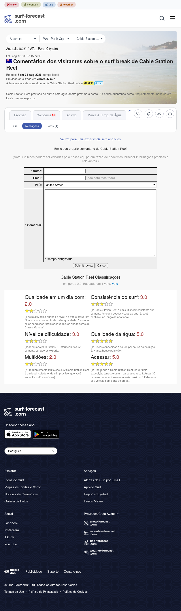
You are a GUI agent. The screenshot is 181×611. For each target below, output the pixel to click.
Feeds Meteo (93, 501)
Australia (16, 48)
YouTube (10, 544)
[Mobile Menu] (173, 18)
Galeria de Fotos (16, 501)
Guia (14, 126)
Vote (115, 283)
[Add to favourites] (138, 113)
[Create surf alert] (149, 113)
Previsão (20, 115)
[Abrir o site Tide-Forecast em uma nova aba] (49, 4)
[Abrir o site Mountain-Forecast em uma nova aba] (31, 4)
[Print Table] (170, 113)
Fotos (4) (52, 126)
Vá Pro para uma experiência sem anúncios (90, 139)
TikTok (9, 537)
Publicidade (33, 571)
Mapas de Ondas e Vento (22, 487)
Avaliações (32, 126)
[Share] (159, 113)
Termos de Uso (14, 592)
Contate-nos (72, 571)
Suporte (52, 571)
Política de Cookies (75, 592)
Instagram (11, 530)
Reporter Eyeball (96, 494)
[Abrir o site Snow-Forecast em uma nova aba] (11, 4)
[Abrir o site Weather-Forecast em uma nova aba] (66, 4)
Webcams (44, 115)
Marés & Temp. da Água (105, 115)
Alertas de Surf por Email (102, 480)
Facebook (11, 522)
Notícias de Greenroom (21, 494)
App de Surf (92, 487)
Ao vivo (71, 115)
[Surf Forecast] (24, 18)
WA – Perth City (44, 48)
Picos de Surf (14, 480)
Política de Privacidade (43, 592)
